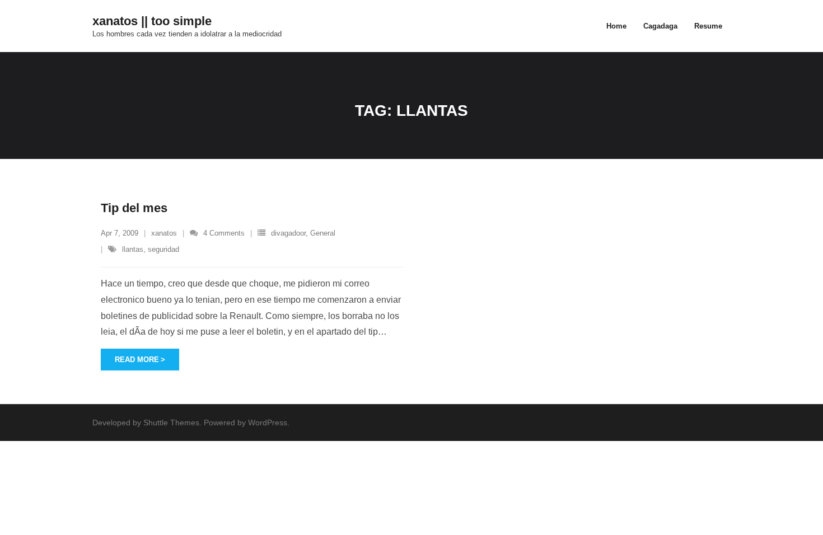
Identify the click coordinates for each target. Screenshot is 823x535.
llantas (132, 249)
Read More (137, 359)
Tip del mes (134, 208)
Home (616, 26)
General (322, 233)
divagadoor (288, 233)
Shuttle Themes (171, 422)
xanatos (164, 233)
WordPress (267, 422)
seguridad (163, 249)
